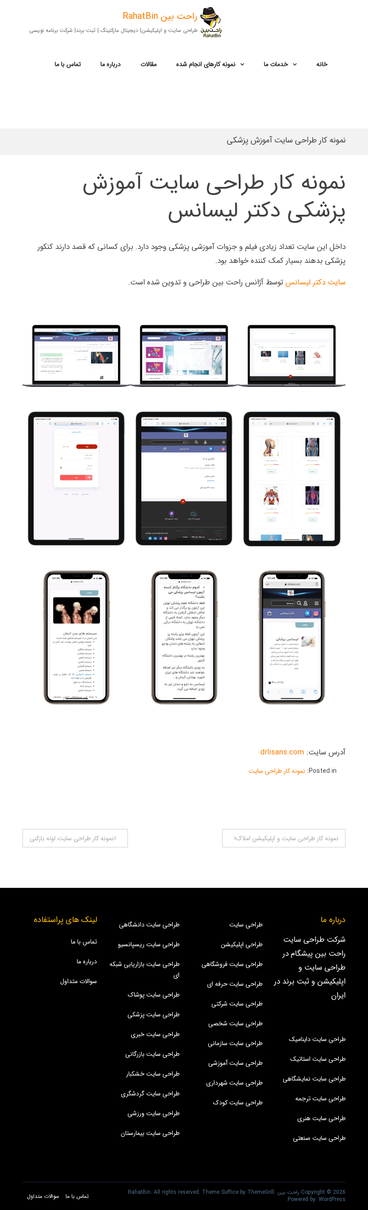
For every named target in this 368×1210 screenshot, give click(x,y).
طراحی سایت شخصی (235, 1023)
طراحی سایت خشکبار (153, 1074)
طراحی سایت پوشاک (154, 995)
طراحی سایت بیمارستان (150, 1133)
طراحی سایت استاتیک (318, 1059)
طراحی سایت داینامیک (317, 1039)
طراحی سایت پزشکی (153, 1014)
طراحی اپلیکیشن (242, 944)
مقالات (148, 64)
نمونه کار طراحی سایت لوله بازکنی (72, 838)
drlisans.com (282, 752)
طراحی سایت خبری (155, 1034)
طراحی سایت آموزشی (235, 1063)
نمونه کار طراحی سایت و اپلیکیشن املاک (287, 838)
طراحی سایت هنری (321, 1118)
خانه (322, 64)
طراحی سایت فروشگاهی (232, 964)
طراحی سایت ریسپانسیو (149, 944)
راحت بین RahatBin (160, 16)
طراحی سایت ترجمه (320, 1099)
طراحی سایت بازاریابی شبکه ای (145, 969)
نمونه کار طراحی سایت (277, 771)
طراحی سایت (246, 925)
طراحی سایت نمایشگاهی (314, 1079)
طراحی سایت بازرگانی (152, 1054)
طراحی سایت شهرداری (234, 1083)
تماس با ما (68, 64)
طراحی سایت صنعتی (319, 1138)
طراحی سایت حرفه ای (235, 984)
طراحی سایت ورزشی (153, 1113)
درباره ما (111, 64)
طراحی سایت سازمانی (235, 1043)
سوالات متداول (78, 981)
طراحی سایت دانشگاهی (149, 925)
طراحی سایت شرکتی (237, 1004)
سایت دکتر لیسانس (315, 282)
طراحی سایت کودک (238, 1103)
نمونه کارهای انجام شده (206, 64)
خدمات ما (276, 64)
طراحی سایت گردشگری (150, 1094)
